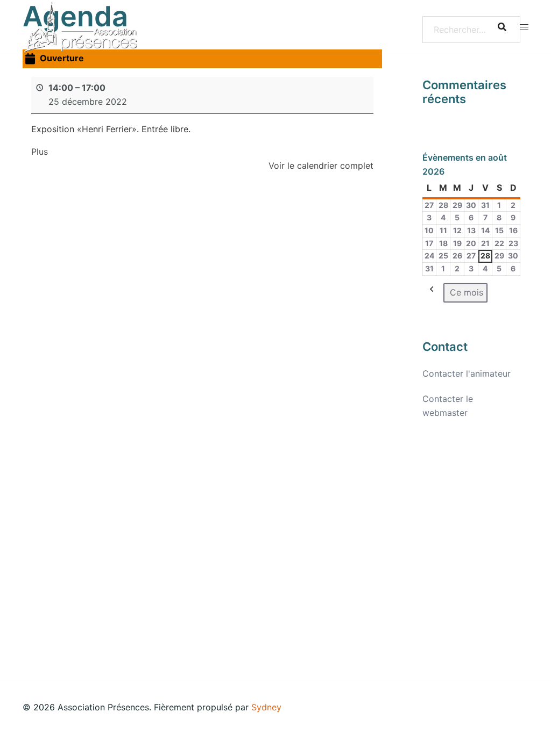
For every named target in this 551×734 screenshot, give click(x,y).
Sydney (266, 707)
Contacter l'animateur (466, 373)
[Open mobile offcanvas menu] (524, 27)
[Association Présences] (80, 25)
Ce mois (466, 292)
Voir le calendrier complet (321, 165)
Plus (39, 151)
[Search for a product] (502, 27)
